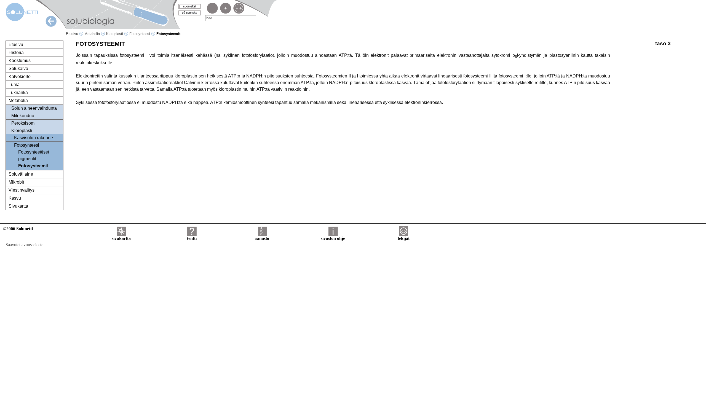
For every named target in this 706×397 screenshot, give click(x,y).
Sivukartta (18, 206)
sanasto (262, 238)
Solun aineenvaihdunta (34, 108)
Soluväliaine (21, 174)
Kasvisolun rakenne (33, 137)
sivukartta (121, 238)
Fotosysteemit (33, 165)
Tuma (14, 84)
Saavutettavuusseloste (24, 244)
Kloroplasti (115, 34)
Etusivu (72, 34)
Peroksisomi (23, 123)
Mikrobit (16, 182)
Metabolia (92, 34)
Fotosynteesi (140, 34)
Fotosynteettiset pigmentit (33, 155)
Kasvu (15, 198)
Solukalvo (18, 68)
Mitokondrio (22, 115)
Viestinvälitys (21, 190)
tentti (192, 238)
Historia (16, 52)
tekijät (404, 238)
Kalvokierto (20, 76)
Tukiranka (18, 92)
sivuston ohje (333, 238)
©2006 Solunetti (18, 228)
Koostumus (20, 60)
